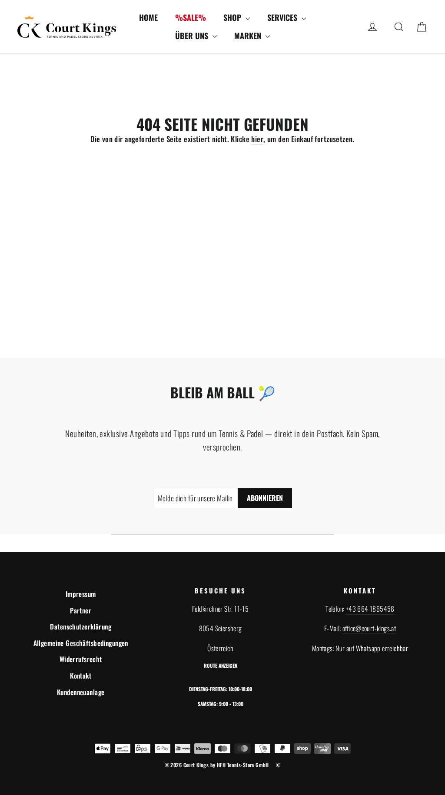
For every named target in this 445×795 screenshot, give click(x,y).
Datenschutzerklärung (80, 626)
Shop (233, 17)
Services (283, 17)
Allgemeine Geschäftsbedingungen (80, 643)
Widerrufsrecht (81, 659)
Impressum (81, 594)
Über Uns (192, 35)
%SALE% (190, 17)
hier (257, 138)
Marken (248, 35)
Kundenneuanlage (80, 692)
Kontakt (80, 675)
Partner (80, 610)
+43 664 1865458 (370, 608)
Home (148, 17)
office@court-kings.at (369, 628)
